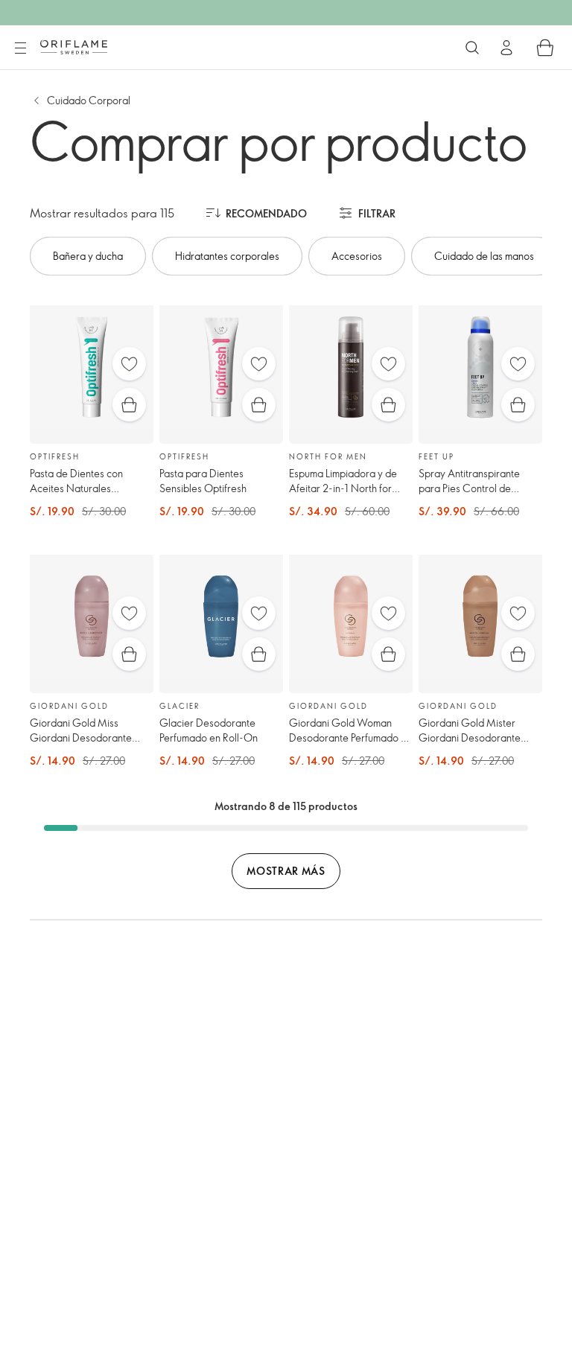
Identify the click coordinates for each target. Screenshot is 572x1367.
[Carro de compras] (545, 47)
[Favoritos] (129, 363)
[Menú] (20, 48)
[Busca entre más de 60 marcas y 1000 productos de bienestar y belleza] (472, 47)
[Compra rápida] (129, 404)
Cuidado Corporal (88, 100)
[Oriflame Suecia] (73, 47)
